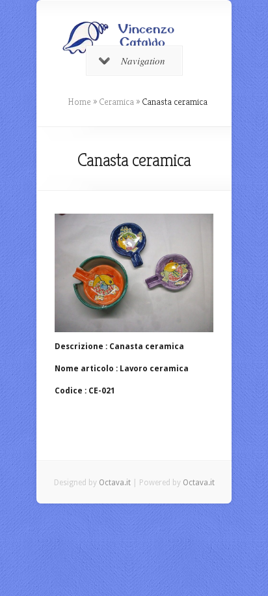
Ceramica (116, 101)
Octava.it (115, 482)
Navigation (143, 60)
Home (79, 101)
